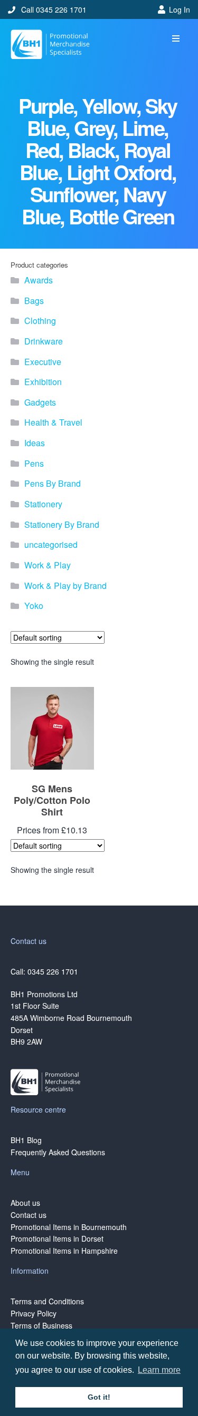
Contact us (28, 1215)
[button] (175, 39)
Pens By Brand (52, 483)
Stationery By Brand (61, 524)
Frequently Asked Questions (58, 1152)
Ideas (34, 443)
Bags (34, 300)
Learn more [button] (159, 1369)
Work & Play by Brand (65, 585)
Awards (38, 280)
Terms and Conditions (47, 1301)
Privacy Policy (33, 1313)
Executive (42, 362)
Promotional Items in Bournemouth (69, 1227)
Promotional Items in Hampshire (64, 1250)
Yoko (33, 605)
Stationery (43, 504)
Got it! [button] (99, 1397)
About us (25, 1202)
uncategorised (51, 544)
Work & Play (47, 565)
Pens (34, 463)
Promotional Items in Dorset (57, 1238)
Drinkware (43, 341)
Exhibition (43, 382)
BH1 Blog (26, 1140)
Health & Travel (53, 422)
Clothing (40, 320)
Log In (179, 9)
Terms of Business (41, 1325)
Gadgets (40, 402)
